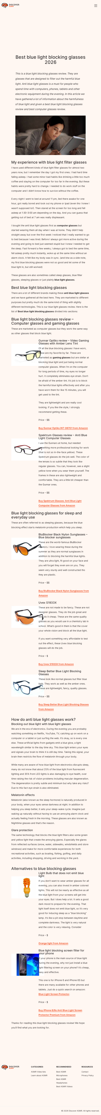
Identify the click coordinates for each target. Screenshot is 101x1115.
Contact (85, 1072)
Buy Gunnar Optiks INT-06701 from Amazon (63, 428)
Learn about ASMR (39, 1075)
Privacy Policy (88, 1075)
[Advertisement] (50, 29)
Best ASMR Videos (64, 1086)
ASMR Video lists (38, 1072)
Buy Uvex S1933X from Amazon (56, 664)
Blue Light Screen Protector (54, 994)
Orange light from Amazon (53, 943)
